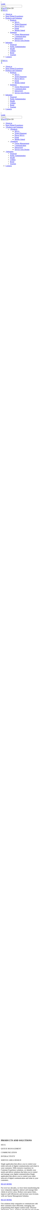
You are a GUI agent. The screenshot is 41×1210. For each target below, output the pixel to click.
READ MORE (6, 1184)
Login (3, 4)
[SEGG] (4, 10)
